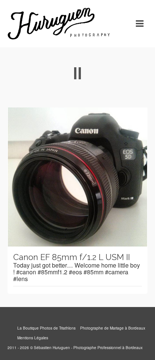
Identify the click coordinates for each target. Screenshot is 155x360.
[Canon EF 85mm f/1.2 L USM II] (77, 177)
